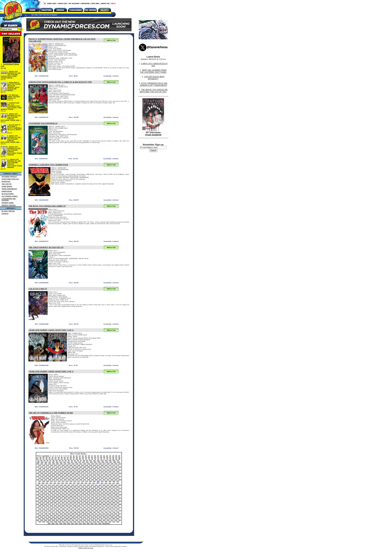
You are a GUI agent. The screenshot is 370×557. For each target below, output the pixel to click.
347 (45, 479)
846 (65, 517)
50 (107, 457)
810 (92, 513)
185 (84, 467)
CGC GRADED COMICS (10, 196)
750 (110, 509)
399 (82, 483)
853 (92, 517)
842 (49, 517)
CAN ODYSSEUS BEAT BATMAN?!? (154, 78)
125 (103, 462)
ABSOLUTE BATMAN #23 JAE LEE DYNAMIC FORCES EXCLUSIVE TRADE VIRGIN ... (11, 75)
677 (77, 504)
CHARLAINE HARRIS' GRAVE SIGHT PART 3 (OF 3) (50, 371)
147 (104, 463)
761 (69, 510)
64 (65, 459)
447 (102, 486)
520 (51, 493)
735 (51, 509)
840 (41, 517)
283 (47, 475)
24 (113, 456)
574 (94, 496)
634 (77, 501)
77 (104, 459)
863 (47, 518)
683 (100, 504)
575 (98, 496)
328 (55, 478)
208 (90, 468)
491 (106, 490)
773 (116, 510)
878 (106, 518)
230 (92, 470)
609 (63, 499)
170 (110, 465)
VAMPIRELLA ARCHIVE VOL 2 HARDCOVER (48, 165)
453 (41, 488)
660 (94, 502)
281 (39, 475)
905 (43, 521)
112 (53, 462)
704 (98, 506)
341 (106, 478)
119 (79, 462)
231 (96, 470)
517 (39, 493)
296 (98, 475)
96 (78, 460)
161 (75, 465)
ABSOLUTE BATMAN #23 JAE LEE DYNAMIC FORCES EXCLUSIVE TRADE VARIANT (14, 151)
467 (96, 488)
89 (57, 460)
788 (90, 512)
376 (75, 481)
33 (56, 457)
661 (98, 502)
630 (61, 501)
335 (82, 478)
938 (100, 523)
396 (70, 483)
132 (45, 463)
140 (77, 463)
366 (120, 479)
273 (92, 473)
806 (77, 513)
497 (45, 491)
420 (80, 485)
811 (96, 513)
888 (61, 520)
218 (45, 470)
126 (107, 462)
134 (53, 463)
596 (96, 498)
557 (112, 494)
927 (57, 523)
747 (98, 509)
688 (120, 504)
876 (98, 518)
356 (80, 479)
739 (67, 509)
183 (77, 467)
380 (90, 481)
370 (51, 481)
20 (101, 456)
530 (90, 493)
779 (55, 512)
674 (65, 504)
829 (82, 515)
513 (108, 491)
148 (108, 463)
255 (106, 471)
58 (46, 459)
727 (104, 507)
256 (110, 471)
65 (68, 459)
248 (78, 471)
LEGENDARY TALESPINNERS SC (43, 123)
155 (51, 465)
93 (69, 460)
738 (63, 509)
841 (45, 517)
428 (112, 485)
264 (57, 473)
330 (63, 478)
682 (96, 504)
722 (84, 507)
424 (96, 485)
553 (96, 494)
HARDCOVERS (7, 191)
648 (47, 502)
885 (49, 520)
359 (92, 479)
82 (119, 459)
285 (55, 475)
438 (67, 486)
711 (41, 507)
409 (38, 485)
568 (71, 496)
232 (100, 470)
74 (95, 459)
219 (49, 470)
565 (59, 496)
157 (59, 465)
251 (90, 471)
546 (69, 494)
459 (65, 488)
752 (117, 509)
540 (45, 494)
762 (73, 510)
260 (41, 473)
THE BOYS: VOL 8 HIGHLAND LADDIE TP (47, 206)
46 (95, 457)
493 (114, 490)
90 (60, 460)
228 (84, 470)
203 (71, 468)
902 (116, 520)
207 (86, 468)
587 (61, 498)
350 (57, 479)
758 (57, 510)
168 (102, 465)
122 (91, 462)
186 (88, 467)
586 (57, 498)
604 (43, 499)
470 (108, 488)
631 (65, 501)
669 (45, 504)
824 (63, 515)
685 (108, 504)
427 (108, 485)
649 (51, 502)
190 (104, 467)
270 (80, 473)
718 (69, 507)
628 (53, 501)
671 (53, 504)
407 (113, 483)
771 (108, 510)
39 (74, 457)
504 (73, 491)
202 (67, 468)
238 (39, 471)
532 (98, 493)
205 (79, 468)
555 (104, 494)
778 (51, 512)
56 (40, 459)
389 (43, 483)
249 (82, 471)
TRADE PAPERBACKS (9, 189)
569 (75, 496)
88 (53, 460)
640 (100, 501)
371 (55, 481)
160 (71, 465)
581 (38, 498)
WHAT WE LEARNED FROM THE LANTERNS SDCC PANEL (153, 71)
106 (114, 460)
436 (59, 486)
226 (77, 470)
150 (116, 463)
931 (72, 523)
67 (74, 459)
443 (86, 486)
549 (80, 494)
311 (73, 476)
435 (55, 486)
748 (102, 509)
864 (51, 518)
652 (63, 502)
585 (53, 498)
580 (117, 496)
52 (113, 457)
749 (106, 509)
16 (89, 456)
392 (54, 483)
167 (98, 465)
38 (71, 457)
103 (102, 460)
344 (117, 478)
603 (40, 499)
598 (104, 498)
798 (45, 513)
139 (73, 463)
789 (94, 512)
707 (110, 506)
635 (80, 501)
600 (112, 498)
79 (110, 459)
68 (77, 459)
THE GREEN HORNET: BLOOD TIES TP (45, 247)
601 (116, 498)
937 (96, 523)
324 (39, 478)
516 (119, 491)
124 (99, 462)
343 (114, 478)
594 (88, 498)
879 (110, 518)
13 (80, 456)
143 (88, 463)
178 (57, 467)
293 (86, 475)
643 (112, 501)
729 (112, 507)
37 (68, 457)
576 (102, 496)
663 (106, 502)
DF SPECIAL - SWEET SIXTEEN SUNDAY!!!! (13, 96)
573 (90, 496)
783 (71, 512)
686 (112, 504)
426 (104, 485)
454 (45, 488)
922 (110, 521)
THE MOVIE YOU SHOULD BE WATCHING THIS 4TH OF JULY (154, 91)
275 (100, 473)
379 (86, 481)
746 (94, 509)
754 (41, 510)
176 (49, 467)
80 (113, 459)
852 (88, 517)
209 (94, 468)
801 (57, 513)
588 (65, 498)
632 (69, 501)
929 (64, 523)
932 (76, 523)
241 (51, 471)
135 (57, 463)
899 (104, 520)
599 (108, 498)
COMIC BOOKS (7, 186)
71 (86, 459)
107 (117, 460)
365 (116, 479)
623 (117, 499)
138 (69, 463)
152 (39, 465)
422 (88, 485)
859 (116, 517)
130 (38, 463)
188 (96, 467)
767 (92, 510)
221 (57, 470)
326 (47, 478)
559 (120, 494)
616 (90, 499)
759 (61, 510)
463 (80, 488)
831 (90, 515)
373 (63, 481)
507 (84, 491)
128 (114, 462)
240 (47, 471)
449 (110, 486)
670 (49, 504)
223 (65, 470)
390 (47, 483)
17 (92, 456)
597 (100, 498)
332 (71, 478)
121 (87, 462)
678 (80, 504)
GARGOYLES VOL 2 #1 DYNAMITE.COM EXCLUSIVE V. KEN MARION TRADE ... (11, 106)
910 (63, 521)
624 (38, 501)
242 (55, 471)
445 (94, 486)
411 (45, 485)
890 (69, 520)
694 (59, 506)
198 (51, 468)
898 (100, 520)
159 (67, 465)
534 (106, 493)
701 (86, 506)
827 (75, 515)
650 (55, 502)
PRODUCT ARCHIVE (9, 205)
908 (55, 521)
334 (78, 478)
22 (107, 456)
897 (96, 520)
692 (51, 506)
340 (102, 478)
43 (86, 457)
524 (67, 493)
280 (120, 473)
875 (94, 518)
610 (67, 499)
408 (117, 483)
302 (38, 476)
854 (96, 517)
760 (65, 510)
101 (94, 460)
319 (104, 476)
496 (41, 491)
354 (73, 479)
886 (53, 520)
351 (61, 479)
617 (94, 499)
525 (71, 493)
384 (106, 481)
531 (94, 493)
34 (59, 457)
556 (108, 494)
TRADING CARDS (8, 203)
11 (74, 456)
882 (38, 520)
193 (116, 467)
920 (102, 521)
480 (63, 490)
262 (49, 473)
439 (71, 486)
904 (40, 521)
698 (75, 506)
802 (61, 513)
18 (95, 456)
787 (86, 512)
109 (42, 462)
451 (117, 486)
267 (69, 473)
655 (75, 502)
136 (61, 463)
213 (110, 468)
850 (80, 517)
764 (80, 510)
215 (117, 468)
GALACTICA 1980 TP (37, 289)
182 (73, 467)
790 (98, 512)
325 (43, 478)
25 (116, 456)
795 (117, 512)
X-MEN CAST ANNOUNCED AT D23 (154, 65)
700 (82, 506)
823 (59, 515)
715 (57, 507)
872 (82, 518)
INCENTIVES (6, 181)
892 (77, 520)
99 (87, 460)
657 (82, 502)
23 (110, 456)
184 (80, 467)
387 (117, 481)
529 (86, 493)
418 (73, 485)
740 (71, 509)
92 (66, 460)
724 (92, 507)
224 (69, 470)
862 (43, 518)
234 (108, 470)
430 (119, 485)
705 (102, 506)
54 (119, 457)
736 (55, 509)
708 (114, 506)
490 (102, 490)
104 (106, 460)
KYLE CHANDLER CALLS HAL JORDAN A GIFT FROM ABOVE (154, 84)
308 (61, 476)
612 (75, 499)
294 (90, 475)
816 (115, 513)
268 (73, 473)
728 (108, 507)
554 (100, 494)
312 (76, 476)
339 (98, 478)
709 (117, 506)
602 (120, 498)
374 (67, 481)
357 (84, 479)
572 (86, 496)
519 (47, 493)
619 (102, 499)
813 (104, 513)
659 (90, 502)
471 (112, 488)
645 (120, 501)
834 (102, 515)
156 (55, 465)
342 (110, 478)
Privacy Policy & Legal (85, 548)
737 (59, 509)
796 (38, 513)
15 (86, 456)
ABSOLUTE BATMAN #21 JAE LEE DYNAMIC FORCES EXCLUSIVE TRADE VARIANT (14, 163)
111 (49, 462)
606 (51, 499)
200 (59, 468)
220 (53, 470)
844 (57, 517)
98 (84, 460)
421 (84, 485)
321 (112, 476)
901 (112, 520)
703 (94, 506)
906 (47, 521)
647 (43, 502)
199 (55, 468)
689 (39, 506)
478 (55, 490)
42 (83, 457)
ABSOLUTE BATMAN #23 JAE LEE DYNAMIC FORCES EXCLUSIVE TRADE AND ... (11, 117)
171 (114, 465)
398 (78, 483)
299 (110, 475)
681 (92, 504)
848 (73, 517)
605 (47, 499)
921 (106, 521)
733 (43, 509)
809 (88, 513)
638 (92, 501)
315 (88, 476)
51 (110, 457)
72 (89, 459)
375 (71, 481)
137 (65, 463)
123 (95, 462)
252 (94, 471)
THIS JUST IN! (6, 184)
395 (66, 483)
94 (72, 460)
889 (65, 520)
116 (68, 462)
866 (59, 518)
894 (84, 520)
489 (98, 490)
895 (88, 520)
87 (50, 460)
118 (76, 462)
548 (77, 494)
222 (61, 470)
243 (59, 471)
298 (106, 475)
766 (88, 510)
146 (100, 463)
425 (100, 485)
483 (75, 490)
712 (45, 507)
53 (116, 457)
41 (80, 457)
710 (38, 507)
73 (92, 459)
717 (65, 507)
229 (88, 470)
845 (61, 517)
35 (62, 457)
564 (55, 496)
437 (63, 486)
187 (92, 467)
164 (86, 465)
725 (96, 507)
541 (49, 494)
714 (53, 507)
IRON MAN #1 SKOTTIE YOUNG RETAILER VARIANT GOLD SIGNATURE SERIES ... (14, 86)
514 (112, 491)
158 (63, 465)
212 (106, 468)
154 (47, 465)
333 (75, 478)
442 (82, 486)
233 (104, 470)
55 (37, 459)
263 (53, 473)
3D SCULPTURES (8, 194)
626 (45, 501)
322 (115, 476)
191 (108, 467)
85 (44, 460)
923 (114, 521)
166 (94, 465)
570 (78, 496)
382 (98, 481)
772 (112, 510)
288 (67, 475)
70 (83, 459)
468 (100, 488)
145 (96, 463)
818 (39, 515)
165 (90, 465)
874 (90, 518)
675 (69, 504)
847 (69, 517)
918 (94, 521)
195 (40, 468)
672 (57, 504)
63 (62, 459)
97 (81, 460)
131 (41, 463)
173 (38, 467)
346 (41, 479)
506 (80, 491)
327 (51, 478)
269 (77, 473)
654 (71, 502)
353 (69, 479)
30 (46, 457)
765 (84, 510)
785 (78, 512)
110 (46, 462)
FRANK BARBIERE (153, 135)
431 (39, 486)
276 (104, 473)
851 (84, 517)
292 (82, 475)
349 (53, 479)
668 (41, 504)
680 (88, 504)
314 (84, 476)
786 (82, 512)
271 (84, 473)
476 (47, 490)
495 (38, 491)
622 (114, 499)
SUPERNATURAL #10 (10, 65)
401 (90, 483)
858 (112, 517)
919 (98, 521)
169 (106, 465)
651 (59, 502)
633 (73, 501)
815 (112, 513)
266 (65, 473)
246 (71, 471)
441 (78, 486)
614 (82, 499)
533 (102, 493)
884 (45, 520)
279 (116, 473)
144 (92, 463)
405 (106, 483)
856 (104, 517)
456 (53, 488)
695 (63, 506)
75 (98, 459)
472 (116, 488)
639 (96, 501)
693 (55, 506)
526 (75, 493)
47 (98, 457)
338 (94, 478)
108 (38, 462)
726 (100, 507)
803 (65, 513)
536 (114, 493)
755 (45, 510)
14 (83, 456)
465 (88, 488)
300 (114, 475)
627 (49, 501)
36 (65, 457)
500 (57, 491)
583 (45, 498)
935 (88, 523)
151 (120, 463)
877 (102, 518)
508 (88, 491)
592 (80, 498)
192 (112, 467)
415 (61, 485)
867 (63, 518)
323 (119, 476)
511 (100, 491)
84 (41, 460)
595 (92, 498)
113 (57, 462)
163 (82, 465)
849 (77, 517)
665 (114, 502)
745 (90, 509)
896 (92, 520)
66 (71, 459)
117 (72, 462)
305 (49, 476)
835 (106, 515)
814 (108, 513)
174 (41, 467)
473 (120, 488)
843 (53, 517)
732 (39, 509)
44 (89, 457)
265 (61, 473)
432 (43, 486)
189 (100, 467)
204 (75, 468)
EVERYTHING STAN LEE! (10, 179)
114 (61, 462)
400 (86, 483)
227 (80, 470)
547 (73, 494)
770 (104, 510)
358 (88, 479)
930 (68, 523)
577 (106, 496)
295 (94, 475)
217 (41, 470)
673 (61, 504)
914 (78, 521)
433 (47, 486)
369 (47, 481)
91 (63, 460)
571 (82, 496)
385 (110, 481)
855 (100, 517)
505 (77, 491)
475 (43, 490)
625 (41, 501)
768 (96, 510)
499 (53, 491)
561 (43, 496)
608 (59, 499)
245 (67, 471)
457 (57, 488)
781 (63, 512)
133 (49, 463)
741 (75, 509)
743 (82, 509)
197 (47, 468)
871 (78, 518)
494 (117, 490)
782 (67, 512)
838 (117, 515)
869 (71, 518)
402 (93, 483)
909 (59, 521)
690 (43, 506)
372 (59, 481)
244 (63, 471)
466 (92, 488)
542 (53, 494)
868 (67, 518)
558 (116, 494)
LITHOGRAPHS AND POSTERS (9, 199)
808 (84, 513)
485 (82, 490)
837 (114, 515)
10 (71, 456)
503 (69, 491)
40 (77, 457)
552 (92, 494)
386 (114, 481)
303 (41, 476)
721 (80, 507)
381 (94, 481)
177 (53, 467)
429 (115, 485)
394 (62, 483)
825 (67, 515)
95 (75, 460)
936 (92, 523)
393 (58, 483)
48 (101, 457)
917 (90, 521)
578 (110, 496)
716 (61, 507)
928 (61, 523)
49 (104, 457)
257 (114, 471)
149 (112, 463)
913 (75, 521)
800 (53, 513)
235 (112, 470)
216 (38, 470)
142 (84, 463)
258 (117, 471)
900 (108, 520)
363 (108, 479)
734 (47, 509)
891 (73, 520)
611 (71, 499)
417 (69, 485)
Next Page (106, 523)
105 (110, 460)
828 (78, 515)
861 (39, 518)
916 (86, 521)
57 (43, 459)
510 (96, 491)
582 (41, 498)
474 (39, 490)
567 (67, 496)
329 (59, 478)
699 (78, 506)
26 (119, 456)
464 (84, 488)
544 (61, 494)
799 (49, 513)
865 (55, 518)
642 (108, 501)
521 (55, 493)
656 (78, 502)
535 (110, 493)
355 (77, 479)
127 (110, 462)
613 (78, 499)
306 (53, 476)
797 (41, 513)
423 (92, 485)
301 (117, 475)
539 (41, 494)
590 (73, 498)
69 (80, 459)
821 (51, 515)
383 (102, 481)
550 (84, 494)
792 (106, 512)
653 (67, 502)
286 (59, 475)
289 (71, 475)
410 (41, 485)
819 (43, 515)
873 (86, 518)
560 (39, 496)
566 (63, 496)
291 (78, 475)
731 (119, 507)
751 (114, 509)
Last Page (45, 456)
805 (73, 513)
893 (80, 520)
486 (86, 490)
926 (53, 523)
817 (119, 513)
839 (38, 517)
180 (65, 467)
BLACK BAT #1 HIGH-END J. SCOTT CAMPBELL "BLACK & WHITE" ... (14, 128)
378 (82, 481)
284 (51, 475)
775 (39, 512)
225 (73, 470)
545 (65, 494)
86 (47, 460)
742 (78, 509)
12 (77, 456)
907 (51, 521)
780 (59, 512)
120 (83, 462)
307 (57, 476)
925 (49, 523)
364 (112, 479)
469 (104, 488)
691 (47, 506)
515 (115, 491)
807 (80, 513)
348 (49, 479)
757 (53, 510)
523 (63, 493)
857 (108, 517)
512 (104, 491)
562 (47, 496)
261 (45, 473)
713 (49, 507)
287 (63, 475)
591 (77, 498)
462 (77, 488)
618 (98, 499)
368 (43, 481)
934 (84, 523)
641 (104, 501)
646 (39, 502)
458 (61, 488)
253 (98, 471)
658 (86, 502)
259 (38, 473)
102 (98, 460)
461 (73, 488)
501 (61, 491)
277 (108, 473)
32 (52, 457)
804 (69, 513)
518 (43, 493)
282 (43, 475)
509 (92, 491)
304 (45, 476)
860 (120, 517)
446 (98, 486)
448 (106, 486)
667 (38, 504)
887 (57, 520)
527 (78, 493)
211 (102, 468)
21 (104, 456)
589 (69, 498)
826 (71, 515)
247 (75, 471)
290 (75, 475)
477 (51, 490)
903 (120, 520)
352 (65, 479)
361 (100, 479)
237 (120, 470)
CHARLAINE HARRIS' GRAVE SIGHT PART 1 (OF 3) (50, 330)
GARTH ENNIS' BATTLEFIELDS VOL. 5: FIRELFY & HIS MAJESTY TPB (60, 82)
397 (74, 483)
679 (84, 504)
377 (78, 481)
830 (86, 515)
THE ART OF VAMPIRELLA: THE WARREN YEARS (50, 413)
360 (96, 479)
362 (104, 479)
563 (51, 496)
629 (57, 501)
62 (59, 459)
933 (80, 523)
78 (107, 459)
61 (56, 459)
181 (69, 467)
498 (49, 491)
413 (53, 485)
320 (108, 476)
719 (73, 507)
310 (69, 476)
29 (43, 457)
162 (78, 465)
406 (110, 483)
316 (92, 476)
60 (52, 459)
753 (38, 510)
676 (73, 504)
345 (38, 479)
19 (98, 456)
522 (59, 493)
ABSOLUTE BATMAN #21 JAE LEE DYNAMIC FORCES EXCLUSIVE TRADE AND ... (11, 139)
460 (69, 488)
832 (94, 515)
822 (55, 515)
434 (51, 486)
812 (100, 513)
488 (94, 490)
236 (116, 470)
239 (43, 471)
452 (38, 488)
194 (120, 467)
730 (115, 507)
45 (92, 457)
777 (47, 512)
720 (76, 507)
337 (90, 478)
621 (110, 499)
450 (114, 486)
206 (83, 468)
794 (114, 512)
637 (88, 501)
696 (67, 506)
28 (40, 457)
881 (117, 518)
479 (59, 490)
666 (117, 502)
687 (116, 504)
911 (67, 521)
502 (65, 491)
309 (65, 476)
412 (49, 485)
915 (82, 521)
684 (104, 504)
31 (49, 457)
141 (80, 463)
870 (75, 518)
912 (71, 521)
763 (77, 510)
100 (90, 460)
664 (110, 502)
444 (90, 486)
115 (64, 462)
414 (57, 485)
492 (110, 490)
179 (61, 467)
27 (37, 457)
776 (43, 512)
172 (117, 465)
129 (118, 462)
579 (114, 496)
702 (90, 506)
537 (117, 493)
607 (55, 499)
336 (86, 478)
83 (38, 460)
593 (84, 498)
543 (57, 494)
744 (86, 509)
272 (88, 473)
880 (114, 518)
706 (106, 506)
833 (98, 515)
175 (45, 467)
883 (41, 520)
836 (110, 515)
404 (102, 483)
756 (49, 510)
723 (88, 507)
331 (67, 478)
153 (43, 465)
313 (80, 476)
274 (96, 473)
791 (102, 512)
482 (71, 490)
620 (106, 499)
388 (39, 483)
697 (71, 506)
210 (98, 468)
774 (120, 510)
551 (88, 494)
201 (63, 468)
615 (86, 499)
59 (49, 459)
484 (78, 490)
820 (47, 515)
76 (101, 459)
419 (76, 485)
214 (114, 468)
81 (116, 459)
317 (96, 476)
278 (112, 473)
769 (100, 510)
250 (86, 471)
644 (116, 501)
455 (49, 488)
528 (82, 493)
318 (100, 476)
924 (117, 521)
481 (67, 490)
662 (102, 502)
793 (110, 512)
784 (75, 512)
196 (43, 468)
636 (84, 501)
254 (102, 471)
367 (39, 481)
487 (90, 490)
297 (102, 475)
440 (75, 486)
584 (49, 498)
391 (51, 483)
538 (38, 494)
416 (65, 485)
